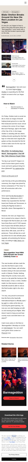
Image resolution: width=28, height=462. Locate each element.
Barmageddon (11, 87)
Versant (14, 435)
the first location (17, 196)
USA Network (14, 108)
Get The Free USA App (14, 426)
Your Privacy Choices (14, 454)
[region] (14, 446)
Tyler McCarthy (6, 35)
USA (4, 3)
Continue (14, 459)
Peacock (22, 108)
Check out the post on (10, 176)
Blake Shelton (19, 337)
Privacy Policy (7, 438)
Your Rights (12, 441)
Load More (14, 79)
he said (4, 303)
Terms (8, 437)
